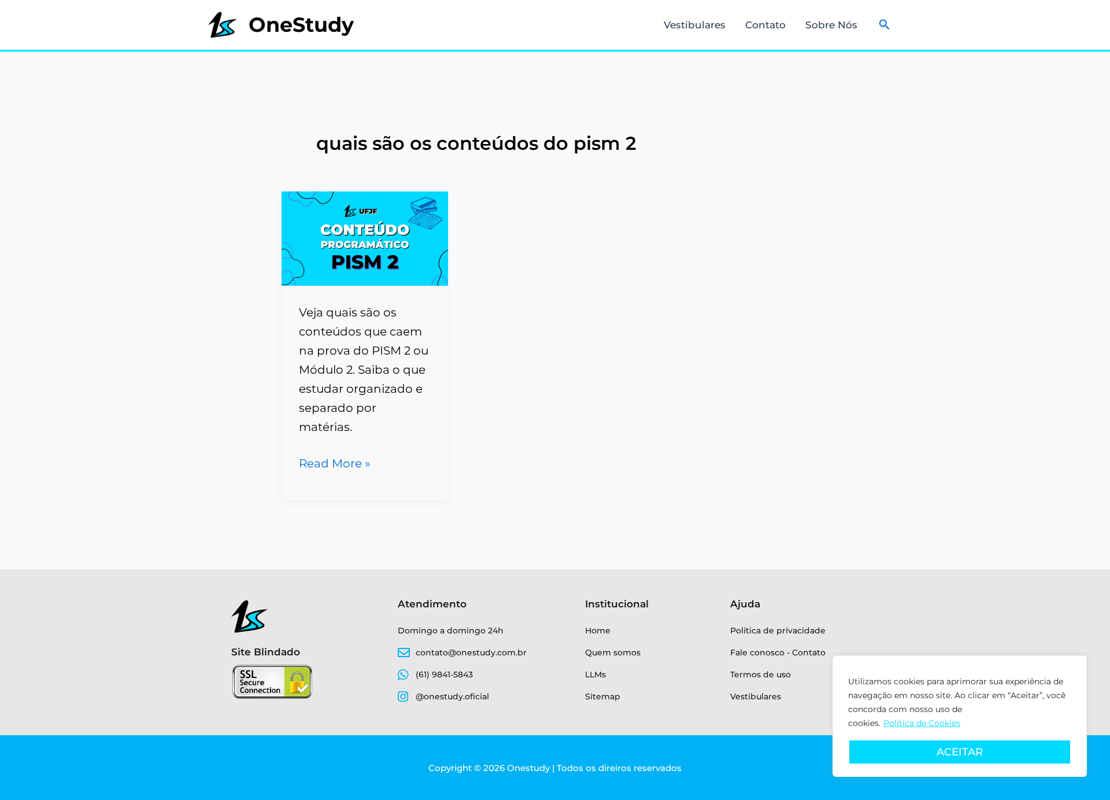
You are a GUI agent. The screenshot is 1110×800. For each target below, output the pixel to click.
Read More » (335, 462)
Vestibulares (695, 25)
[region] (959, 716)
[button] (884, 25)
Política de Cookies (921, 723)
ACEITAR (960, 752)
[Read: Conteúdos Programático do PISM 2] (365, 238)
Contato (765, 25)
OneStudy (301, 24)
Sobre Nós (831, 25)
